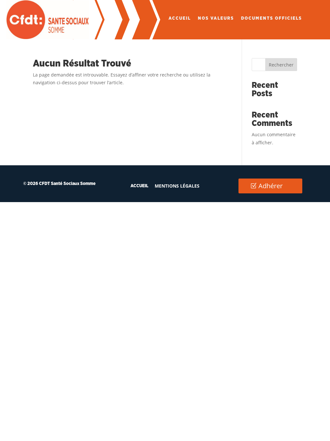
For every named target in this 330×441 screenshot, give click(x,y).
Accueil (180, 18)
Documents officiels (271, 18)
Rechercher (281, 65)
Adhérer (270, 185)
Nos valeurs (216, 18)
